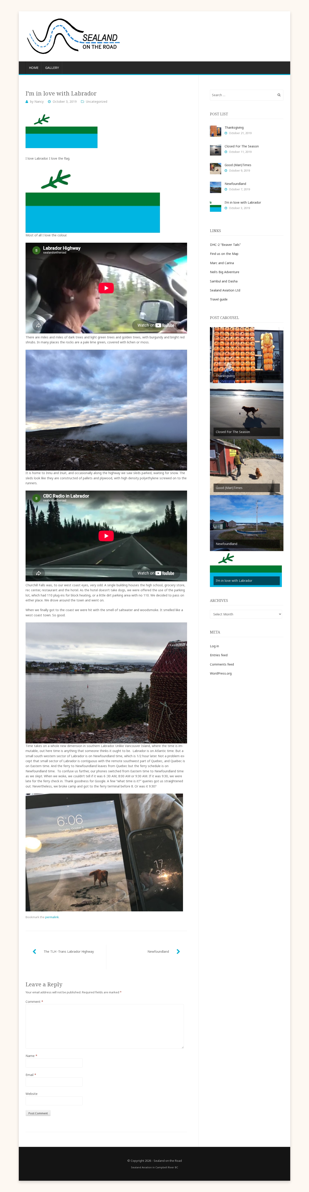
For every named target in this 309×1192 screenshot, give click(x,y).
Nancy (39, 101)
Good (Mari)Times (238, 165)
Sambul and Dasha (224, 281)
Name (31, 1056)
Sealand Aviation (141, 1167)
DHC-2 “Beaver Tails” (225, 244)
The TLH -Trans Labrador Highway (69, 951)
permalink (52, 917)
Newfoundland (158, 951)
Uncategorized (96, 101)
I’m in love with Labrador (243, 202)
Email (31, 1075)
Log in (214, 646)
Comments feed (222, 664)
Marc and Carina (222, 263)
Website (32, 1094)
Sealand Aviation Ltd (225, 290)
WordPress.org (221, 673)
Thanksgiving (234, 127)
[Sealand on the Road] (154, 36)
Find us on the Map (224, 253)
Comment (34, 1001)
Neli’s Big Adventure (224, 272)
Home (33, 67)
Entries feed (219, 655)
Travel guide (219, 299)
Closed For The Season (242, 146)
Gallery (52, 67)
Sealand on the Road (168, 1161)
